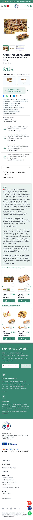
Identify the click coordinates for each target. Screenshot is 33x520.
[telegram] (14, 96)
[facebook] (4, 96)
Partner (4, 496)
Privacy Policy (6, 460)
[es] (7, 6)
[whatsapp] (7, 96)
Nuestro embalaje (7, 498)
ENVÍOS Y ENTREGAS (8, 480)
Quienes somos (6, 493)
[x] (10, 96)
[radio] (9, 80)
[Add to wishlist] (12, 284)
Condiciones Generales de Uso (10, 487)
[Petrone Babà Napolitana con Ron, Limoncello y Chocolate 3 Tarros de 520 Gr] (9, 279)
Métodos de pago (7, 485)
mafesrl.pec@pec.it (14, 514)
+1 (12, 289)
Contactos (5, 471)
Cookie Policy (6, 464)
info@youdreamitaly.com (10, 226)
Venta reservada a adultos (9, 482)
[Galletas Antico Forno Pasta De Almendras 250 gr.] (9, 317)
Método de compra (7, 477)
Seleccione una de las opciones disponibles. (15, 90)
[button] (3, 287)
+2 (29, 289)
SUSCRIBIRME (26, 366)
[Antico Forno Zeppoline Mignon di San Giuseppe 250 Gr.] (24, 279)
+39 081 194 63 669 (7, 438)
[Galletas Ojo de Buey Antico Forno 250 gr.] (24, 317)
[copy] (21, 96)
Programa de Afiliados (8, 468)
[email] (17, 96)
